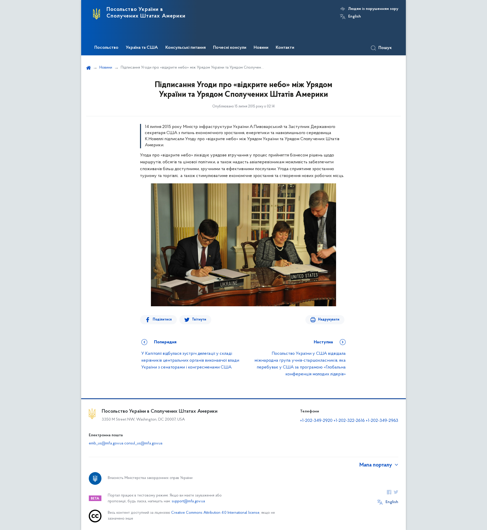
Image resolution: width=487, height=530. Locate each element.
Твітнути (199, 320)
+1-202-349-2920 (316, 421)
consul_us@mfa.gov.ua (143, 443)
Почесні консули (229, 47)
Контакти (285, 47)
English (354, 16)
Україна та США (142, 47)
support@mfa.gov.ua (188, 501)
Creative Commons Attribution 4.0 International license (215, 513)
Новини (261, 47)
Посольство (106, 47)
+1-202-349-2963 (382, 421)
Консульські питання (185, 47)
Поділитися (162, 320)
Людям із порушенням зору (373, 9)
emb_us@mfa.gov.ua (106, 443)
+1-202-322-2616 (350, 421)
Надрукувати (328, 320)
